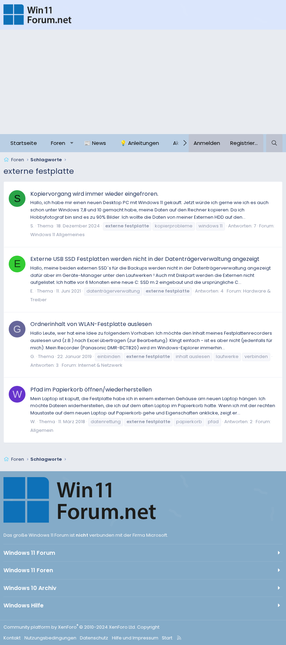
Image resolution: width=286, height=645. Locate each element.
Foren (58, 143)
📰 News (95, 143)
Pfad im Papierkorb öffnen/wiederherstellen (91, 390)
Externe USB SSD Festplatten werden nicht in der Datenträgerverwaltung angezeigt (144, 259)
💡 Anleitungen (139, 143)
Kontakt (12, 638)
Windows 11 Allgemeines (57, 234)
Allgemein (41, 430)
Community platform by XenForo (69, 627)
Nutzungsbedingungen (50, 638)
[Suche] (274, 143)
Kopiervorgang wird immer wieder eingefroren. (94, 194)
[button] (71, 143)
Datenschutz (94, 638)
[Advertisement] (143, 82)
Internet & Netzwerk (100, 365)
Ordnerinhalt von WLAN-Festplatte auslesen (91, 324)
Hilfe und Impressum (135, 638)
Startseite (23, 143)
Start (167, 638)
